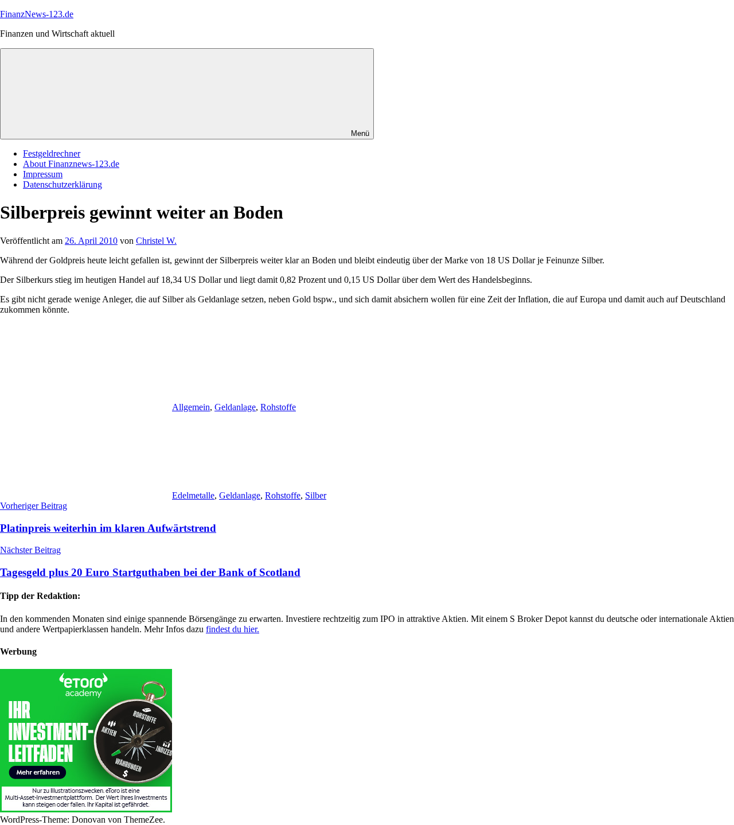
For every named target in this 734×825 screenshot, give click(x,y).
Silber (315, 495)
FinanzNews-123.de (36, 14)
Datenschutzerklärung (62, 184)
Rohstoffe (278, 407)
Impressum (43, 174)
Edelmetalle (193, 495)
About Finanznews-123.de (71, 164)
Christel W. (156, 241)
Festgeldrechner (51, 153)
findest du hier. (232, 629)
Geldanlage (235, 407)
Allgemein (191, 407)
